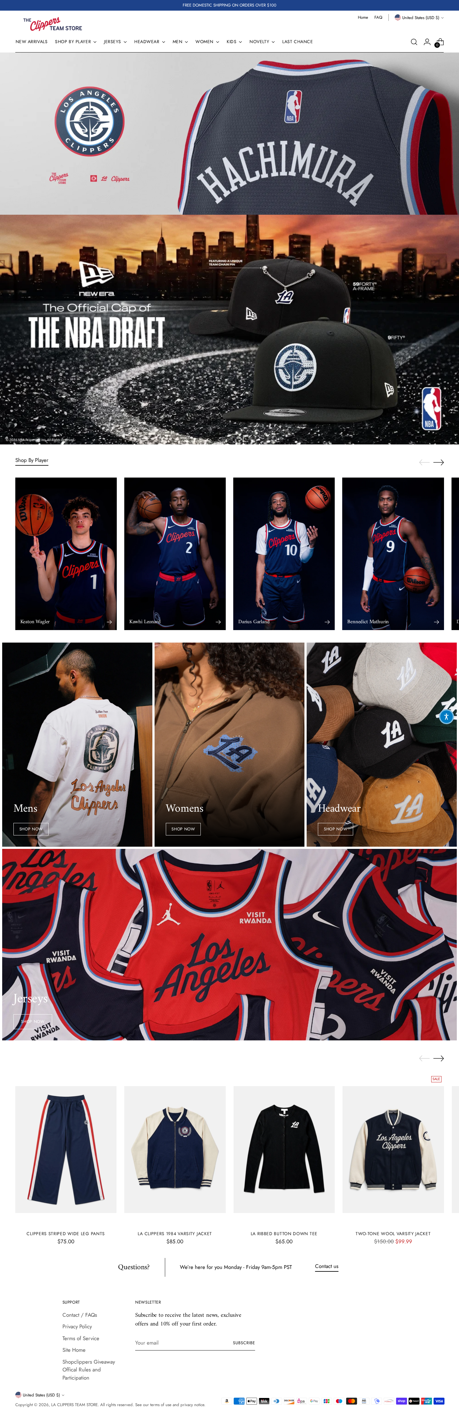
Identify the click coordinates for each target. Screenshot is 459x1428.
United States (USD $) (420, 18)
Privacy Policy (77, 1326)
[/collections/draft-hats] (229, 329)
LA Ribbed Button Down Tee (284, 1233)
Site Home (74, 1350)
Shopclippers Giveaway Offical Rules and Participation (88, 1369)
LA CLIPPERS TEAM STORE (74, 1405)
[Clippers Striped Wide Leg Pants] (66, 1150)
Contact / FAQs (79, 1315)
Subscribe (244, 1343)
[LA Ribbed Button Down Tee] (284, 1150)
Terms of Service (80, 1338)
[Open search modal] (414, 42)
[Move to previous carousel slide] (424, 462)
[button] (446, 716)
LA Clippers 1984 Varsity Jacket (175, 1233)
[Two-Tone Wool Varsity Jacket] (393, 1150)
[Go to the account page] (427, 42)
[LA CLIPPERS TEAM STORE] (52, 24)
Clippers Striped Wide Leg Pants (66, 1233)
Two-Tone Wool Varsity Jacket (393, 1233)
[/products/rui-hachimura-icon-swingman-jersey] (229, 134)
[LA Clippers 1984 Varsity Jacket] (175, 1150)
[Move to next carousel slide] (438, 462)
